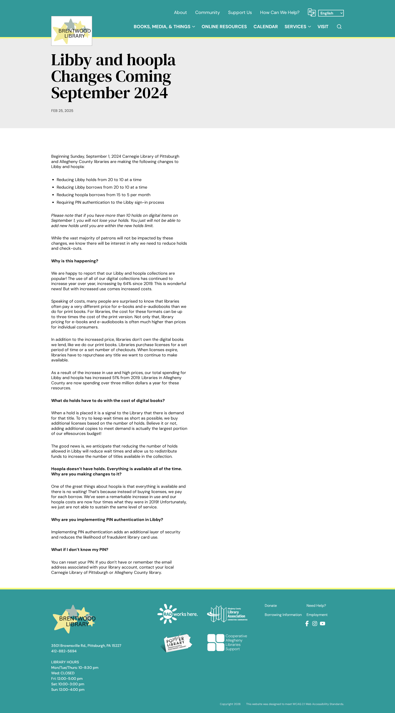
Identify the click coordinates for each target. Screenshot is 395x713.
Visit (323, 27)
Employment (317, 615)
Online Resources (224, 27)
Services (295, 27)
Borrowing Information (283, 615)
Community (207, 12)
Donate (271, 605)
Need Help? (316, 605)
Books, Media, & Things (162, 27)
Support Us (240, 12)
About (180, 12)
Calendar (266, 27)
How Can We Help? (279, 12)
